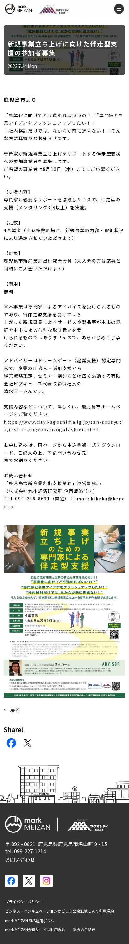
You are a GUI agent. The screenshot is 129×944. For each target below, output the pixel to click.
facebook (11, 881)
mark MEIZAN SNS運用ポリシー (31, 921)
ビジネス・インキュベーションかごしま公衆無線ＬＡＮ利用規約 (59, 911)
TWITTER (27, 743)
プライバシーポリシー (24, 901)
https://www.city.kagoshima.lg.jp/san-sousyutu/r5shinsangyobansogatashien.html (62, 426)
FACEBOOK (11, 742)
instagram (46, 881)
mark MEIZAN (19, 9)
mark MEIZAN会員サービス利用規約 (35, 929)
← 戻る (12, 709)
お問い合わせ (20, 859)
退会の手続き (84, 929)
